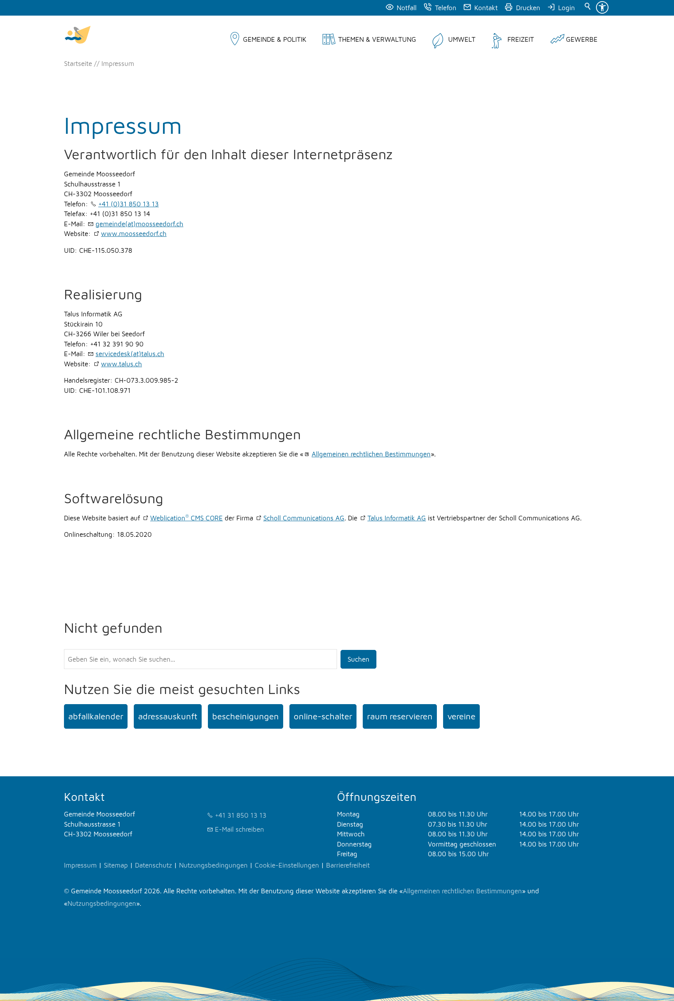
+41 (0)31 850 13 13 (128, 204)
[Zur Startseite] (77, 35)
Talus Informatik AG (396, 518)
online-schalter (323, 716)
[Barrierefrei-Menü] (602, 7)
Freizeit (520, 39)
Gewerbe (582, 39)
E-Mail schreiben (239, 829)
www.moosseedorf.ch (134, 234)
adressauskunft (167, 716)
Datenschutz (153, 865)
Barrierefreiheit (348, 865)
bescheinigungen (245, 716)
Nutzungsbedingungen (213, 865)
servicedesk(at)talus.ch (130, 354)
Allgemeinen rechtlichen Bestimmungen (371, 454)
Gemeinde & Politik (274, 39)
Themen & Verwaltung (377, 39)
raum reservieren (400, 716)
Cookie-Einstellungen (287, 865)
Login (566, 8)
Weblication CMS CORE (186, 518)
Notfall (407, 8)
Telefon (445, 8)
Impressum (80, 865)
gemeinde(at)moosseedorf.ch (139, 224)
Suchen (358, 659)
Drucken (528, 8)
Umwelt (461, 39)
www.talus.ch (121, 364)
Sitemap (116, 865)
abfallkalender (95, 716)
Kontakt (486, 8)
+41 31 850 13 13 (240, 815)
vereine (461, 716)
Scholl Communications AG (303, 518)
